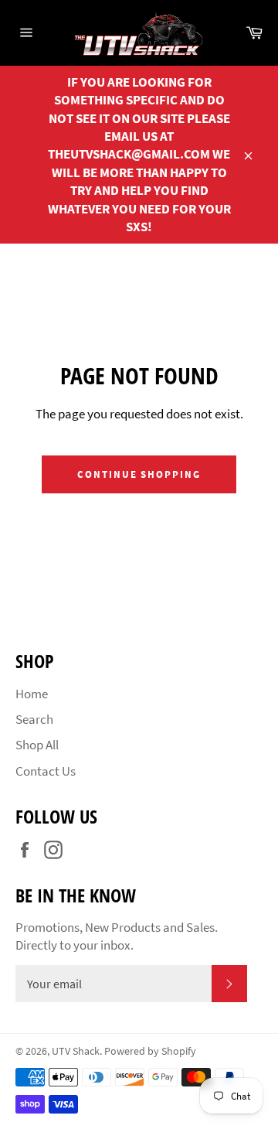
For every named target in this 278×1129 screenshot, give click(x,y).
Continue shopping (139, 474)
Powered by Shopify (150, 1051)
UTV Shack (76, 1051)
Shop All (37, 744)
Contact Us (45, 770)
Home (31, 693)
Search (34, 719)
